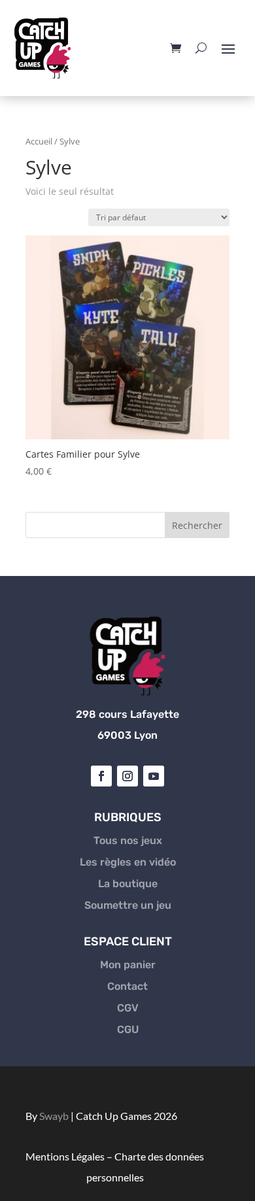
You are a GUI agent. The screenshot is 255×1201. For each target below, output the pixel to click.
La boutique (128, 883)
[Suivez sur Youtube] (153, 776)
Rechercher (197, 525)
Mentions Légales (65, 1156)
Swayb (54, 1115)
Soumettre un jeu (127, 905)
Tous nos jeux (128, 840)
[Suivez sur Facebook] (101, 776)
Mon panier (128, 964)
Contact (127, 986)
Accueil (39, 141)
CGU (128, 1029)
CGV (128, 1008)
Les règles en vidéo (128, 862)
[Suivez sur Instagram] (127, 776)
